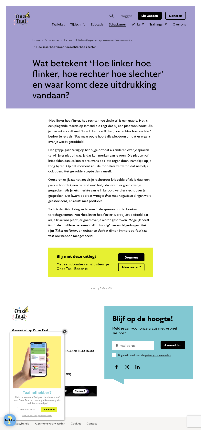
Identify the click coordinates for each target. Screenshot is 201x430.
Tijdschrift (77, 24)
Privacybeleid (20, 423)
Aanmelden (172, 345)
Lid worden (149, 16)
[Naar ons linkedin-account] (137, 367)
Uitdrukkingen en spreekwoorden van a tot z (104, 40)
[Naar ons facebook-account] (116, 367)
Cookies (76, 423)
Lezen (68, 40)
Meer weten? (131, 267)
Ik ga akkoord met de (144, 355)
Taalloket (58, 24)
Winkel (136, 24)
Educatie (96, 24)
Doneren (175, 16)
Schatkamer (117, 24)
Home (36, 40)
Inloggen (126, 16)
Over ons (179, 24)
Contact (92, 423)
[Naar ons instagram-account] (127, 367)
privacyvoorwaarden (158, 355)
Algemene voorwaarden (50, 423)
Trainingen (157, 24)
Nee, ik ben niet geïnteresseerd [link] (37, 415)
